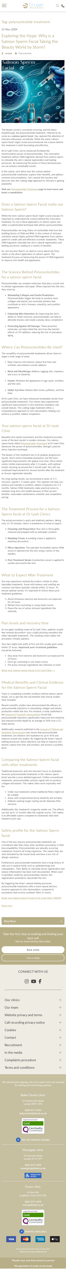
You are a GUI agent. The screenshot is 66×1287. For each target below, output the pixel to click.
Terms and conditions (20, 1067)
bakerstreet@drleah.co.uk (33, 1113)
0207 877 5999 (33, 1110)
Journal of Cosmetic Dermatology (23, 714)
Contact (10, 1037)
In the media (13, 1052)
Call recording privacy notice (25, 1022)
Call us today (33, 957)
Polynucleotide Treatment (24, 189)
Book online (33, 949)
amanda (8, 53)
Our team (11, 1007)
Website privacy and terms (23, 1015)
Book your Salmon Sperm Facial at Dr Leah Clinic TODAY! (31, 897)
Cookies (10, 1030)
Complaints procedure (20, 1060)
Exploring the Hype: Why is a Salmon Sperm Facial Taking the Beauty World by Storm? (30, 41)
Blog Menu (10, 921)
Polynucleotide (25, 53)
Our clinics (12, 1000)
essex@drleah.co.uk (33, 1204)
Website (22, 1251)
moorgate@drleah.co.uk (33, 1168)
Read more (7, 905)
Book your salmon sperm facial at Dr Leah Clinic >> (28, 670)
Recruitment (13, 1045)
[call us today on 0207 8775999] (62, 6)
